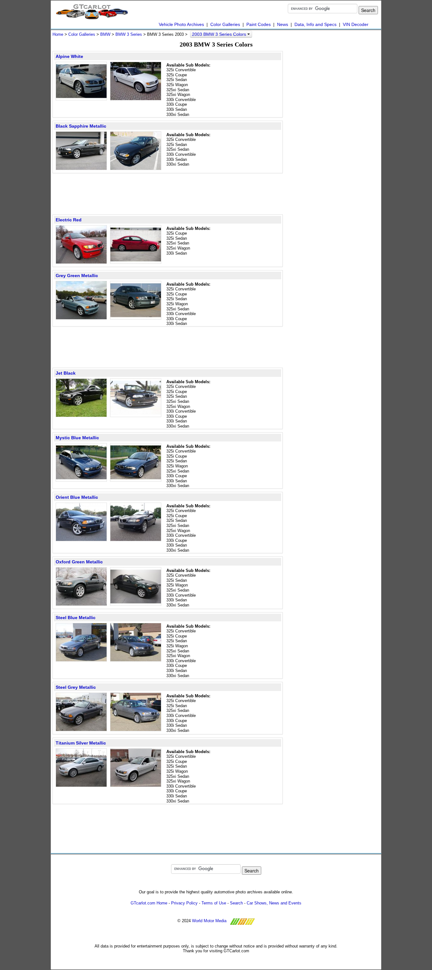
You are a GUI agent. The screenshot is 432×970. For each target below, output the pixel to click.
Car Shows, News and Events (274, 903)
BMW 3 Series (128, 34)
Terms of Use (213, 903)
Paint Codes (258, 24)
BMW (105, 34)
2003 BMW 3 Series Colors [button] (219, 34)
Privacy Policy (184, 903)
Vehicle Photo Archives (181, 24)
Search (236, 903)
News (282, 24)
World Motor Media (209, 920)
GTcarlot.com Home (149, 903)
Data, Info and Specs (315, 24)
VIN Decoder (355, 24)
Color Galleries (225, 24)
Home (57, 34)
